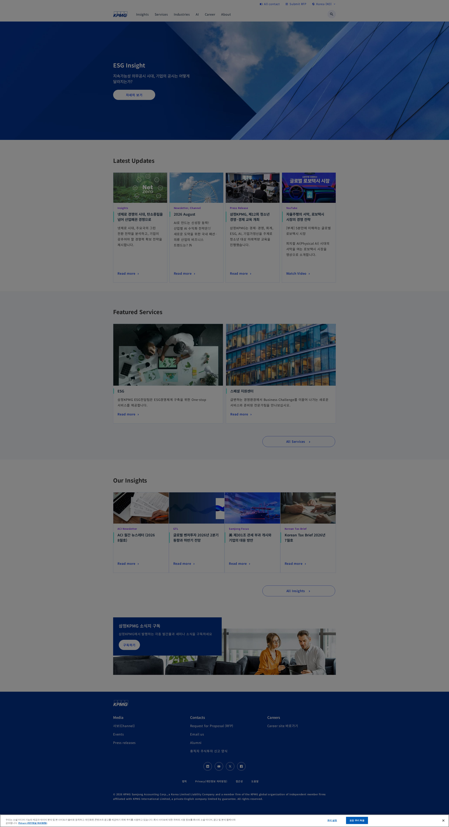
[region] (224, 821)
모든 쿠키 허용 (357, 820)
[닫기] (443, 820)
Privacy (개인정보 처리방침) (32, 823)
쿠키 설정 (332, 820)
